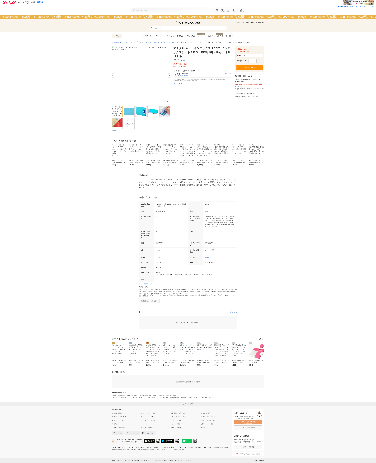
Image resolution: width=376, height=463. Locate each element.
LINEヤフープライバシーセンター (152, 460)
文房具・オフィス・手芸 (131, 42)
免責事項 (170, 460)
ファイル (144, 42)
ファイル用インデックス (157, 42)
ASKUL (207, 257)
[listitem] (126, 413)
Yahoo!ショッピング (117, 460)
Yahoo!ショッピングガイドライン (183, 460)
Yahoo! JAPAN (343, 6)
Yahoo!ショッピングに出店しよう (358, 6)
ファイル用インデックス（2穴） (177, 42)
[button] (253, 61)
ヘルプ (372, 6)
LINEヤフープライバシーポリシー (133, 460)
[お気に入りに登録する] (167, 102)
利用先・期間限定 (184, 75)
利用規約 (164, 460)
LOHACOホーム (117, 42)
